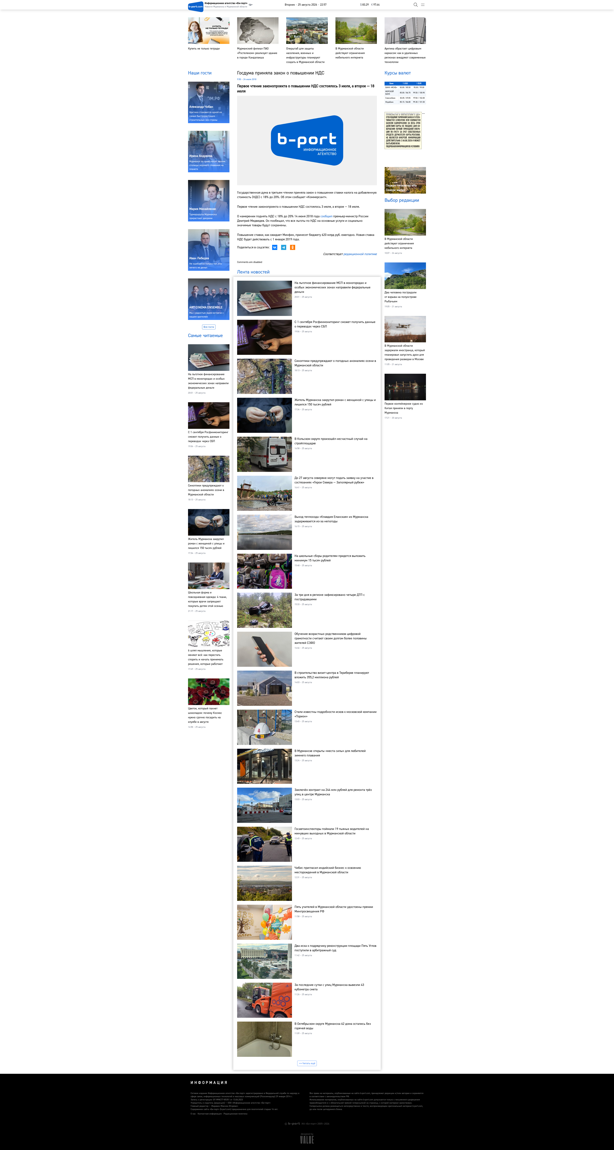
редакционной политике (360, 254)
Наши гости (200, 73)
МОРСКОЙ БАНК (389, 92)
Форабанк (389, 102)
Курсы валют (398, 73)
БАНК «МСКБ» (391, 87)
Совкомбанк (390, 98)
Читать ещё (309, 1063)
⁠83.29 (364, 5)
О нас (193, 1113)
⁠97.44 (375, 5)
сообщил (326, 216)
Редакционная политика (235, 1113)
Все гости (209, 327)
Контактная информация (210, 1113)
